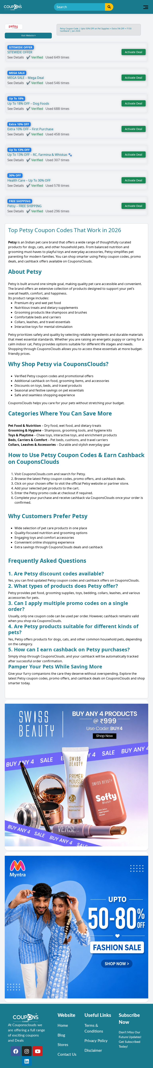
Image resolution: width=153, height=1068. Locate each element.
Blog (61, 1035)
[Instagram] (27, 1051)
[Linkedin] (27, 1061)
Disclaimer (93, 1051)
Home (63, 1026)
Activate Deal (133, 52)
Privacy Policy (96, 1041)
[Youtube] (38, 1051)
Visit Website (27, 35)
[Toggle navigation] (146, 7)
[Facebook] (16, 1051)
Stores (63, 1045)
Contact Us (67, 1055)
